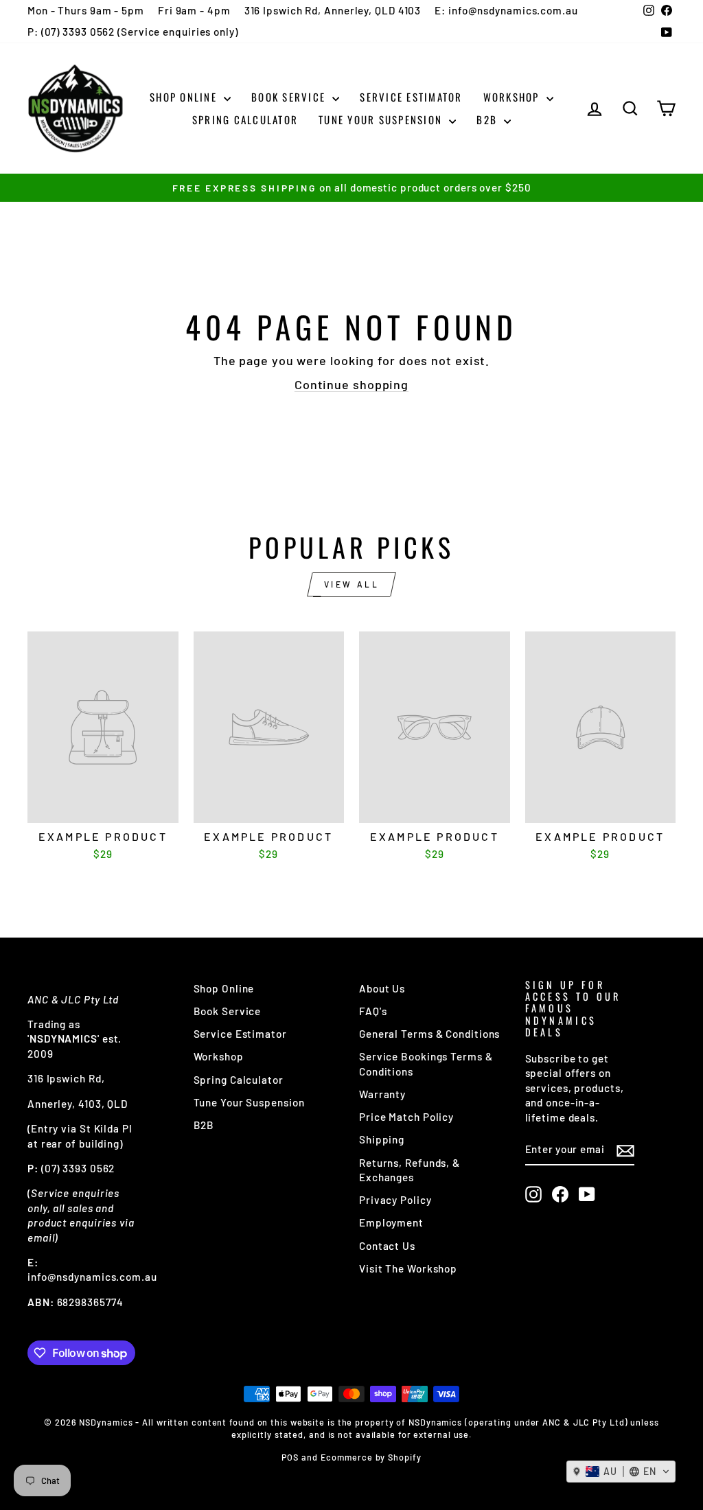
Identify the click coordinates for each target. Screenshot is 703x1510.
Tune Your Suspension (382, 119)
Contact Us (387, 1246)
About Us (382, 988)
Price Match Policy (406, 1117)
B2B (488, 119)
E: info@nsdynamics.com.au (506, 10)
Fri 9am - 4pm (194, 10)
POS (290, 1457)
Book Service (290, 96)
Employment (391, 1222)
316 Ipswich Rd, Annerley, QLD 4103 (333, 10)
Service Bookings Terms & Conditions (426, 1063)
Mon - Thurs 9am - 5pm (85, 10)
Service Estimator (411, 96)
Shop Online (185, 96)
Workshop (513, 96)
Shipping (381, 1139)
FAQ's (373, 1011)
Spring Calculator (245, 119)
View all (352, 584)
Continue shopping (351, 384)
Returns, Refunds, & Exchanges (409, 1170)
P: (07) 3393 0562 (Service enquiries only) (132, 31)
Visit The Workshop (408, 1268)
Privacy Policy (395, 1200)
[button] (621, 1472)
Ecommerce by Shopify (371, 1457)
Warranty (382, 1094)
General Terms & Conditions (429, 1033)
